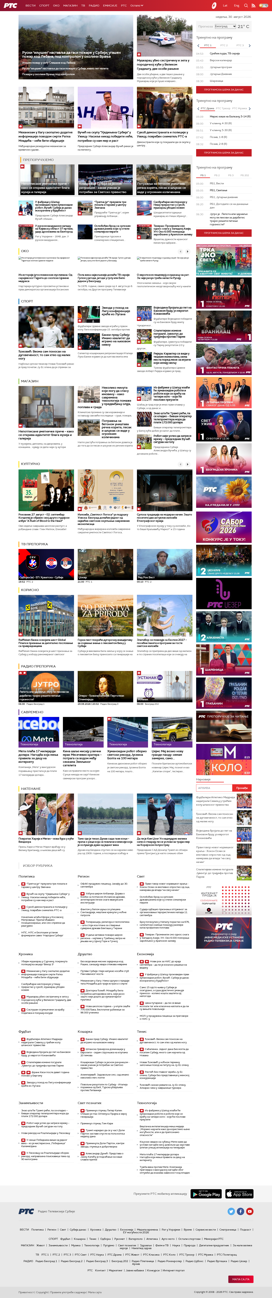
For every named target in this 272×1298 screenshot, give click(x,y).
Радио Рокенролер (170, 1261)
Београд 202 (120, 1261)
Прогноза (205, 26)
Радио (94, 5)
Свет (141, 876)
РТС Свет (81, 1254)
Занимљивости (31, 1103)
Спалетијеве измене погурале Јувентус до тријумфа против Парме (169, 334)
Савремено (32, 712)
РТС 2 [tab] (224, 45)
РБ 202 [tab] (245, 175)
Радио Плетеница (143, 1261)
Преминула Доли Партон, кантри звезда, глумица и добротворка (102, 1145)
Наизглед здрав (142, 1248)
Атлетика (152, 1239)
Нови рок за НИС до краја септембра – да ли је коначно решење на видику (163, 964)
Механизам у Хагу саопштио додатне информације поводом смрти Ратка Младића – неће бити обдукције (46, 136)
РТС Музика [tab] (239, 108)
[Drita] (224, 693)
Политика (27, 876)
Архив (136, 1264)
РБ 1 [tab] (203, 175)
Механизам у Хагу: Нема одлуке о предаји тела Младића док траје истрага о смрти (104, 982)
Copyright (42, 1292)
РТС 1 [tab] (207, 45)
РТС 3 (67, 1254)
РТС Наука (97, 1254)
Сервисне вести (206, 1229)
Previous (198, 45)
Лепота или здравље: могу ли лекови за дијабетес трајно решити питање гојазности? (44, 694)
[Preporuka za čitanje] (224, 726)
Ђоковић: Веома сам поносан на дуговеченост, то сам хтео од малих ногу (44, 354)
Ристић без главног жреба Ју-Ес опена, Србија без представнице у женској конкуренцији (164, 1075)
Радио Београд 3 (97, 1261)
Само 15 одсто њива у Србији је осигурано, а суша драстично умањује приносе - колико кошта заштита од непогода (162, 992)
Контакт (100, 1270)
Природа (189, 1245)
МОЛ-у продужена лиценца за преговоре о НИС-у (164, 1017)
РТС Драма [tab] (207, 108)
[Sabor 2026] (224, 527)
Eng (236, 5)
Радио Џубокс (195, 1261)
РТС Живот (132, 1254)
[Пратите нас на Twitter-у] (231, 1211)
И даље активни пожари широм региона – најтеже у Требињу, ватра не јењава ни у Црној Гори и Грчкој (102, 938)
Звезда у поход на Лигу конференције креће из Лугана (116, 311)
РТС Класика (151, 1254)
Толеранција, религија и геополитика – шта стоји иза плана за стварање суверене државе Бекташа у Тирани (104, 925)
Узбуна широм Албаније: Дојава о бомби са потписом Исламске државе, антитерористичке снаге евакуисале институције (102, 898)
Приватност (26, 1292)
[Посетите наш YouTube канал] (249, 1211)
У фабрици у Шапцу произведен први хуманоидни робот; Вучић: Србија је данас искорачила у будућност (54, 206)
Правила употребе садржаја (68, 1292)
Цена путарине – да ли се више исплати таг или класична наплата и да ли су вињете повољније (164, 1006)
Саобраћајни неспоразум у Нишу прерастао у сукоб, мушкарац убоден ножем (170, 204)
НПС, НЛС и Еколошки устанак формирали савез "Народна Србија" (42, 934)
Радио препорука (38, 666)
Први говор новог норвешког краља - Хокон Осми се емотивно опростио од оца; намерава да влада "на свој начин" (165, 887)
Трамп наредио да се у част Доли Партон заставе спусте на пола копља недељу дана (102, 1133)
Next (249, 45)
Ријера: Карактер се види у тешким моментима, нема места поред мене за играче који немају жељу (172, 358)
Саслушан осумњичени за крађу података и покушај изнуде (42, 1011)
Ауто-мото (168, 1239)
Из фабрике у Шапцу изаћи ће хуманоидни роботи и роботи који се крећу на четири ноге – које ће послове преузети (172, 394)
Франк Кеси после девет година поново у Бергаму (45, 1074)
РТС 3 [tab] (240, 45)
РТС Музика (205, 1254)
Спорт (44, 5)
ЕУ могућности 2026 (136, 1232)
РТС (124, 5)
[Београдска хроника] (224, 459)
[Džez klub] (224, 560)
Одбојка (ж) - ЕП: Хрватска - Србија (41, 577)
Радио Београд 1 (46, 1261)
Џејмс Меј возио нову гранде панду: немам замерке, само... (167, 754)
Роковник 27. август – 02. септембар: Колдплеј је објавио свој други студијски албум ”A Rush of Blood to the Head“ (44, 517)
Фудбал (25, 1031)
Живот (40, 1245)
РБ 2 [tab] (217, 175)
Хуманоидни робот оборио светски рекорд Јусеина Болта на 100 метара (127, 754)
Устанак (143, 699)
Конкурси (153, 1270)
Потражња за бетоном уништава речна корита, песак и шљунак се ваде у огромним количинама (161, 188)
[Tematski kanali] (224, 759)
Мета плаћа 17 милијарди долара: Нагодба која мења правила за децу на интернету (38, 756)
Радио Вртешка (217, 1261)
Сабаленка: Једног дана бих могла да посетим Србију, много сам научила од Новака (164, 1052)
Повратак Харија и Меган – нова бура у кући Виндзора (46, 840)
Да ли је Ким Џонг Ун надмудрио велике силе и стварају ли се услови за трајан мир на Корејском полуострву (163, 842)
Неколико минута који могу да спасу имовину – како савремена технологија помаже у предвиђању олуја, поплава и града (104, 397)
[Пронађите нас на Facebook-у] (240, 1211)
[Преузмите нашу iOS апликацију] (239, 1193)
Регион (83, 876)
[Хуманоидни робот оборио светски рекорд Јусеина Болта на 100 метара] (127, 732)
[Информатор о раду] (224, 933)
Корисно (30, 590)
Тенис (142, 1031)
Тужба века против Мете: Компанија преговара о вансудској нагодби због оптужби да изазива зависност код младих (165, 1169)
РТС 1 (45, 1254)
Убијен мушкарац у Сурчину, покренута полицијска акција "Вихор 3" (44, 963)
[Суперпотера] (224, 293)
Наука (176, 1245)
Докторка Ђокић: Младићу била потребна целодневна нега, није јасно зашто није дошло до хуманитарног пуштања (102, 995)
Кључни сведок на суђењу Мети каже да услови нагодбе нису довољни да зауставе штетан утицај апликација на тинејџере (165, 1144)
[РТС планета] (214, 5)
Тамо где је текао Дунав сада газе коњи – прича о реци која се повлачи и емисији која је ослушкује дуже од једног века (105, 842)
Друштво (85, 954)
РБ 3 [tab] (231, 175)
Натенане (31, 788)
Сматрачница (227, 1229)
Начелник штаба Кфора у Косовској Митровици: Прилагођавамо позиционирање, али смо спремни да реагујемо (43, 921)
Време (188, 1229)
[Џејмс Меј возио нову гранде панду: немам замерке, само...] (172, 732)
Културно (30, 464)
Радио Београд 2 (72, 1261)
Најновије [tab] (203, 779)
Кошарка (85, 1031)
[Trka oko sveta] (224, 260)
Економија (145, 954)
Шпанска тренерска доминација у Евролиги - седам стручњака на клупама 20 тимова (104, 1052)
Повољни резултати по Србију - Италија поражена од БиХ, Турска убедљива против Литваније (103, 1087)
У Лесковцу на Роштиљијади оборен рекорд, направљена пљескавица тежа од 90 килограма (45, 1156)
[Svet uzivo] (224, 425)
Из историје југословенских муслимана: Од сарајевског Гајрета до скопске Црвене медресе (45, 278)
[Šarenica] (224, 660)
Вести (31, 5)
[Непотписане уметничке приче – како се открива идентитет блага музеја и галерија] (47, 179)
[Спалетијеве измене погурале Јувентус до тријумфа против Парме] (144, 336)
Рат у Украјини (171, 1229)
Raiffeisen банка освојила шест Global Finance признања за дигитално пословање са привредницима (46, 643)
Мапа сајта (240, 1279)
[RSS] (253, 5)
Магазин (70, 5)
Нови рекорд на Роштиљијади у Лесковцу (45, 1133)
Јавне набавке (135, 1270)
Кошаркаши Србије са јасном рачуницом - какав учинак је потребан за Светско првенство (102, 188)
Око (25, 251)
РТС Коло (169, 1254)
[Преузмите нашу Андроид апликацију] (206, 1193)
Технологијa (147, 1103)
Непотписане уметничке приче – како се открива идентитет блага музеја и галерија (45, 188)
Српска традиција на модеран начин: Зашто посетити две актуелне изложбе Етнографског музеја (164, 517)
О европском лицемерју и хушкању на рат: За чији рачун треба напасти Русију (163, 276)
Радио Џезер (239, 1261)
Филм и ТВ (162, 1245)
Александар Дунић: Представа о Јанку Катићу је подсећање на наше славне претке (101, 1156)
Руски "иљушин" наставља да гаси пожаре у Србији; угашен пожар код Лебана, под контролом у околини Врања (71, 54)
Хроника (26, 954)
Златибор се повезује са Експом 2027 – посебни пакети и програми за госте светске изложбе (162, 643)
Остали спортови (189, 1239)
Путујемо (108, 1245)
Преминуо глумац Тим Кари (96, 1123)
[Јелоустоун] (224, 626)
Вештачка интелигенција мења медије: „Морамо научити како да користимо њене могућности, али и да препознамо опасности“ (165, 1131)
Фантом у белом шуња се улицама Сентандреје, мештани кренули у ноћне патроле (103, 912)
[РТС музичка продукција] (224, 900)
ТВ (83, 5)
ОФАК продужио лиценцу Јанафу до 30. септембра (104, 885)
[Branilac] (224, 326)
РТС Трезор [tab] (223, 108)
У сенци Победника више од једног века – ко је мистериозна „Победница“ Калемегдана (44, 1143)
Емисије (110, 5)
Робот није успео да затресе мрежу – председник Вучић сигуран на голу (173, 439)
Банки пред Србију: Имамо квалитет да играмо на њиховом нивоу (116, 340)
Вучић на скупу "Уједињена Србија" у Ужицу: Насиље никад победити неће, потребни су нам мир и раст (105, 136)
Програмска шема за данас (224, 89)
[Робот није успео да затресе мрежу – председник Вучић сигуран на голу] (144, 441)
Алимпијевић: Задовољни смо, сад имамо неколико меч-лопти (104, 1076)
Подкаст (245, 1229)
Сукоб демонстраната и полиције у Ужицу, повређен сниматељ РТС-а (162, 134)
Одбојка (105, 1239)
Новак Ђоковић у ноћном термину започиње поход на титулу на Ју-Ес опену (164, 1064)
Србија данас (78, 1229)
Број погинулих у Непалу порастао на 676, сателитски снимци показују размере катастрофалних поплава (164, 924)
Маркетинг (115, 1270)
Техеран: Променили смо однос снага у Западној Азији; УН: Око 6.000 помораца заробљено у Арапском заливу (173, 230)
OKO (56, 5)
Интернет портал (173, 1270)
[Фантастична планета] (224, 359)
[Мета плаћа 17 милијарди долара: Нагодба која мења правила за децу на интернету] (39, 732)
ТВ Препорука (34, 544)
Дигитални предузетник (214, 1245)
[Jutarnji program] (224, 392)
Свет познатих (89, 1103)
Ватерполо (136, 1239)
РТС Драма (115, 1254)
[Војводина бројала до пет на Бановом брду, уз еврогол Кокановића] (144, 313)
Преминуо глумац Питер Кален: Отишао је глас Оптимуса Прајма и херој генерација (103, 1113)
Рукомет (119, 1239)
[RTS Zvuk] (224, 593)
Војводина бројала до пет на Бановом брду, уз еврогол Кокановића (173, 311)
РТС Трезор (186, 1254)
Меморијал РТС (214, 1239)
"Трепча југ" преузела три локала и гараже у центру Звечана (110, 204)
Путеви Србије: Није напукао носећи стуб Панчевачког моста (104, 972)
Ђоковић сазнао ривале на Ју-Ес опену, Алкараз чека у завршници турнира (163, 1086)
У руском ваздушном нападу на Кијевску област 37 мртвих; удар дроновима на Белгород (54, 228)
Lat (225, 5)
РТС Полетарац (227, 1254)
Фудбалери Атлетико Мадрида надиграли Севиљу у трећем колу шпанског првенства (41, 1042)
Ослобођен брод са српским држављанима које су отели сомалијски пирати (112, 228)
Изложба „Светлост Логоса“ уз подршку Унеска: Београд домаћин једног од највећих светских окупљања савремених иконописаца (104, 519)
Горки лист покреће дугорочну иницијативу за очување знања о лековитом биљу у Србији (105, 643)
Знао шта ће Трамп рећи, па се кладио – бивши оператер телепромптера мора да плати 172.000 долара (173, 417)
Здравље (146, 1245)
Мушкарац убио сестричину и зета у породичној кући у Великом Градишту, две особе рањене (163, 64)
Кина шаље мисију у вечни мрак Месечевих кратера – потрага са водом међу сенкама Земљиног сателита (82, 758)
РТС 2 (56, 1254)
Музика (75, 1245)
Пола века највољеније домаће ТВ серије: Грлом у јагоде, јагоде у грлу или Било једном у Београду (104, 278)
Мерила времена (147, 1229)
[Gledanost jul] (224, 492)
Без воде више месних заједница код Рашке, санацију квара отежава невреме (103, 963)
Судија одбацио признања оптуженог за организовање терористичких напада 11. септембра (164, 912)
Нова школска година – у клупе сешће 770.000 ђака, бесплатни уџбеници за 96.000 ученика (105, 1009)
